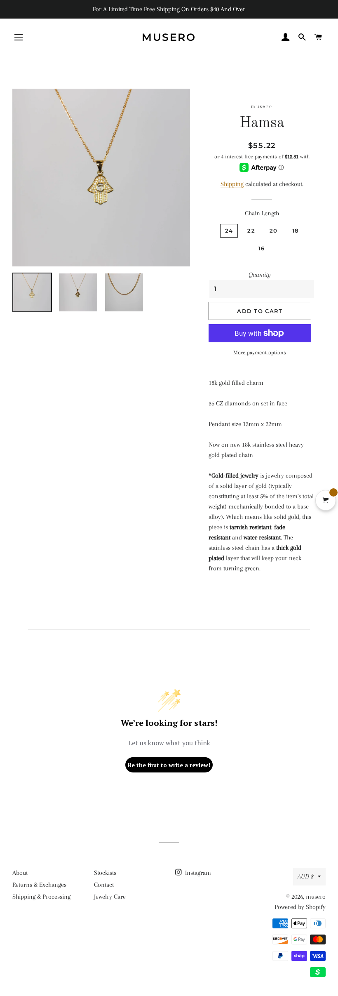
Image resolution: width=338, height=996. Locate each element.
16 (261, 248)
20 (274, 230)
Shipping (232, 184)
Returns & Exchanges (39, 884)
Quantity (260, 274)
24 (229, 230)
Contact (104, 884)
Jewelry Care (110, 896)
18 (295, 230)
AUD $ (306, 876)
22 (251, 230)
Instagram (197, 872)
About (20, 872)
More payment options (259, 352)
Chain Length (262, 213)
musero (169, 37)
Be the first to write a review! (169, 765)
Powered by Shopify (300, 907)
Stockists (105, 872)
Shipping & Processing (41, 896)
